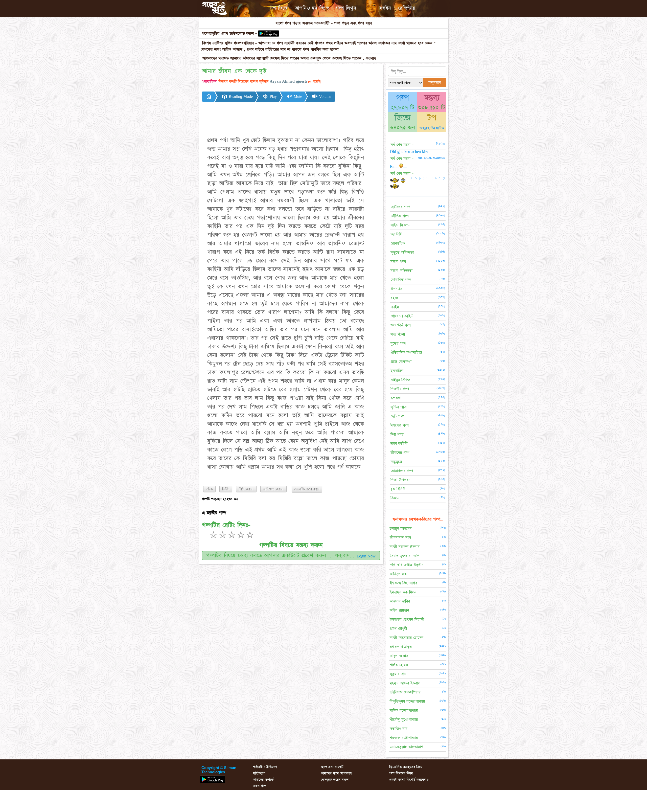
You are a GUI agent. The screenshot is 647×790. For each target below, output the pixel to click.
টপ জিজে (279, 8)
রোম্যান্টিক (397, 243)
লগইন (385, 8)
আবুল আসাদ (399, 656)
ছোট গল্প (397, 416)
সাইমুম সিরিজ (400, 379)
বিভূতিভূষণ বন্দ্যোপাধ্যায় (407, 701)
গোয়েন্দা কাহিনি (401, 316)
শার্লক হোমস (399, 665)
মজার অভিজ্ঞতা (401, 270)
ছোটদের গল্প (400, 207)
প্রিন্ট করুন (246, 489)
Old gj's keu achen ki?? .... (411, 151)
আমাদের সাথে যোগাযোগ (336, 773)
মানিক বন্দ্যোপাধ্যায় (404, 710)
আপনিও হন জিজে (312, 8)
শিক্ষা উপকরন (400, 480)
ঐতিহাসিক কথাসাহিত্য (406, 352)
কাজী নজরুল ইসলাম (405, 546)
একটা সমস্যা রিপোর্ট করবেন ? (408, 779)
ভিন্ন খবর (397, 434)
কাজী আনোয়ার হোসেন (406, 637)
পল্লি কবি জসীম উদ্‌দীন (407, 565)
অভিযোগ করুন (273, 489)
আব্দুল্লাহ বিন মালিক (432, 128)
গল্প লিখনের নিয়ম (401, 773)
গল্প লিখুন (346, 8)
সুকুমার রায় (398, 674)
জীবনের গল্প (399, 452)
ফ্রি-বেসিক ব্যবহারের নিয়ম (405, 767)
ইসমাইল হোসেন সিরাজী (407, 619)
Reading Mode (240, 96)
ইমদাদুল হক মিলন (403, 592)
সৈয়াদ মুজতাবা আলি (405, 555)
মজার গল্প (398, 261)
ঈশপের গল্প (399, 425)
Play (272, 96)
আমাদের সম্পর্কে (263, 779)
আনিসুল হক (398, 574)
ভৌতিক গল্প (399, 216)
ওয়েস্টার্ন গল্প (400, 325)
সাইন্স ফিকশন (400, 225)
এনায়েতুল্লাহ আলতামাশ (406, 747)
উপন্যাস (396, 288)
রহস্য (394, 298)
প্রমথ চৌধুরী (398, 628)
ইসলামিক (396, 370)
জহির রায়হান (399, 610)
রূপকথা (395, 398)
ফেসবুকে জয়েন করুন (335, 779)
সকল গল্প (259, 786)
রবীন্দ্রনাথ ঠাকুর (401, 646)
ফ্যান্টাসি (396, 234)
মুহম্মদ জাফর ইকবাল (405, 683)
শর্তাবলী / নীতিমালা (265, 767)
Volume (324, 96)
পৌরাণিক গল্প (400, 279)
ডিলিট (225, 489)
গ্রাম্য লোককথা (400, 361)
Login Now (366, 556)
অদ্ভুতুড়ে (396, 461)
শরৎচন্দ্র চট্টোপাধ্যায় (404, 737)
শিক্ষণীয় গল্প (399, 389)
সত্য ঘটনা (397, 334)
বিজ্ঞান (394, 498)
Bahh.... (398, 166)
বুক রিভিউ (397, 489)
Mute (297, 96)
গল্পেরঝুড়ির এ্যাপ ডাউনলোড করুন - (229, 33)
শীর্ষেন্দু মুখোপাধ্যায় (404, 719)
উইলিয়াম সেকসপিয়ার (405, 692)
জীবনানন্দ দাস (400, 537)
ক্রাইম (394, 307)
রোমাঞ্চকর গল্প (401, 470)
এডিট (209, 489)
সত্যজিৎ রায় (398, 728)
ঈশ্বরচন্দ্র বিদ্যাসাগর (403, 583)
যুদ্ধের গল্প (398, 343)
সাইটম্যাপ (259, 773)
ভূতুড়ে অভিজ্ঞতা (402, 252)
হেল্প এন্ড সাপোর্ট (332, 767)
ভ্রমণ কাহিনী (399, 443)
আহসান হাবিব (400, 601)
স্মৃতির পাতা (398, 407)
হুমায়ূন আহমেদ (401, 528)
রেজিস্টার (406, 8)
